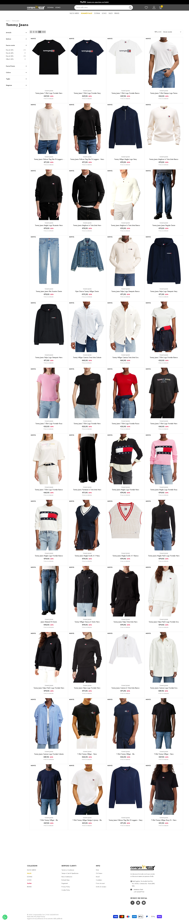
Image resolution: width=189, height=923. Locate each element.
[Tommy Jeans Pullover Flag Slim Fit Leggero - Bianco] (49, 128)
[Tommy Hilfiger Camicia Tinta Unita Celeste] (87, 327)
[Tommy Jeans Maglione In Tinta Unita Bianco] (164, 128)
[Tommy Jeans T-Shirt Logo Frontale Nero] (49, 62)
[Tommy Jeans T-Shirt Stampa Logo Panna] (164, 62)
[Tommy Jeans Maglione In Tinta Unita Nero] (87, 194)
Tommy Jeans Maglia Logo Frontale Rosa (163, 490)
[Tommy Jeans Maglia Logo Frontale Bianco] (49, 525)
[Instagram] (138, 903)
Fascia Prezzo (10, 66)
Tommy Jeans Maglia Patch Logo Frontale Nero (163, 556)
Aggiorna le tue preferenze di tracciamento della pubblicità (44, 919)
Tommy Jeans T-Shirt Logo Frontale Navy (87, 93)
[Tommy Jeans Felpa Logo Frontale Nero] (87, 657)
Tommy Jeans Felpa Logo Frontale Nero (87, 688)
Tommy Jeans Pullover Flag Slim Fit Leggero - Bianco (49, 159)
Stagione (9, 85)
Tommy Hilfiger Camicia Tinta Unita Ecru (125, 357)
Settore (8, 39)
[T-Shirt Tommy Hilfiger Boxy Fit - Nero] (164, 789)
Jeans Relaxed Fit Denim (49, 622)
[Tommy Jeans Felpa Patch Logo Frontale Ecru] (164, 591)
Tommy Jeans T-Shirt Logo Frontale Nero (48, 93)
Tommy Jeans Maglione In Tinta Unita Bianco (163, 159)
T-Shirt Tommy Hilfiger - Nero (87, 754)
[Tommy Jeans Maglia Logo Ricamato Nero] (49, 194)
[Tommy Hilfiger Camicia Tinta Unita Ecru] (125, 327)
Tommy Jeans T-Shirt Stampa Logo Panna (163, 93)
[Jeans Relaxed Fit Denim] (49, 591)
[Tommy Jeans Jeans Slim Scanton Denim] (49, 261)
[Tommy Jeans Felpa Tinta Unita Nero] (125, 591)
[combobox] (101, 7)
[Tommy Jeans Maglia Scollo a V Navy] (87, 525)
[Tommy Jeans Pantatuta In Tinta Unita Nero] (87, 459)
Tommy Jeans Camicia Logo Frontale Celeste (49, 754)
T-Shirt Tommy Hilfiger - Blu (125, 754)
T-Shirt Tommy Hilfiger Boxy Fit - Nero (163, 820)
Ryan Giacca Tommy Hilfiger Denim (87, 291)
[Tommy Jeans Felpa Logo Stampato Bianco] (125, 261)
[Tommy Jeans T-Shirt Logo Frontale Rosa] (49, 393)
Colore (8, 72)
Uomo (57, 7)
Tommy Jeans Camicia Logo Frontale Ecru (163, 688)
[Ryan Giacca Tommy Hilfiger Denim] (87, 261)
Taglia (8, 79)
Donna (50, 7)
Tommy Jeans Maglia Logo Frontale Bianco (49, 556)
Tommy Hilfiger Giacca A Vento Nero (87, 622)
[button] (31, 32)
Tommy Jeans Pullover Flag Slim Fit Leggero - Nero (87, 159)
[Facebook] (132, 903)
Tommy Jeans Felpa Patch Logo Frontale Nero (49, 688)
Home (8, 21)
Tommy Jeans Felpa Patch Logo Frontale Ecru (164, 622)
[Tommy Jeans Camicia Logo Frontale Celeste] (49, 723)
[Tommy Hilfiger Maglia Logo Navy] (125, 128)
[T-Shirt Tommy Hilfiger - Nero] (87, 723)
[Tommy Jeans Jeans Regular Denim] (164, 194)
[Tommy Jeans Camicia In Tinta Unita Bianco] (125, 657)
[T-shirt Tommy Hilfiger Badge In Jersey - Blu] (87, 789)
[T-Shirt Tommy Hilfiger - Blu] (125, 723)
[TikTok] (144, 903)
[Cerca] (103, 7)
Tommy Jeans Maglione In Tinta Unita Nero (87, 225)
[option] (94, 2)
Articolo (8, 33)
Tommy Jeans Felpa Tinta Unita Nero (125, 622)
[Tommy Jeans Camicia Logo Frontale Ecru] (164, 657)
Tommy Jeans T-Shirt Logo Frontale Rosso (125, 423)
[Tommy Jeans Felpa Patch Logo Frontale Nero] (49, 657)
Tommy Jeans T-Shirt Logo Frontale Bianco (125, 93)
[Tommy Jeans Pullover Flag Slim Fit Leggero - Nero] (87, 128)
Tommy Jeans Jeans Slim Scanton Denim (49, 291)
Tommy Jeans (15, 21)
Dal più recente (167, 32)
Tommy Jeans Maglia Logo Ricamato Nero (49, 225)
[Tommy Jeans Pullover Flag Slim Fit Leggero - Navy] (125, 789)
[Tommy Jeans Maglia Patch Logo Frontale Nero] (164, 525)
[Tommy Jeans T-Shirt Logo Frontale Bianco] (125, 62)
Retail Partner (41, 917)
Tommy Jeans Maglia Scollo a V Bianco (126, 556)
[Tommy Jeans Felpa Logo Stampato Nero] (49, 327)
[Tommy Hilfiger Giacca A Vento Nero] (87, 591)
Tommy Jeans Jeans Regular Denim (163, 225)
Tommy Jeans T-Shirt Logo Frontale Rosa (48, 423)
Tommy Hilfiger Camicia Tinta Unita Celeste (87, 357)
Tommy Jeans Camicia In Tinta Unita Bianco (125, 688)
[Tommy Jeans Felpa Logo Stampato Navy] (164, 261)
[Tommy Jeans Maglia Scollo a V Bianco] (125, 525)
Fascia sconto (10, 45)
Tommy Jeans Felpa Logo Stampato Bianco (125, 291)
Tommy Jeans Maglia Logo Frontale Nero (125, 490)
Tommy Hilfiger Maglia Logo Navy (125, 159)
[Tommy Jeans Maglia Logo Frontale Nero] (125, 459)
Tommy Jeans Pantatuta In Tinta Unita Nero (87, 490)
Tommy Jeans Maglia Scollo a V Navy (87, 556)
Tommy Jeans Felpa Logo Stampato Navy (163, 291)
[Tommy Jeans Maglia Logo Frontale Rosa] (164, 459)
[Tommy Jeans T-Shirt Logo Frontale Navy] (87, 62)
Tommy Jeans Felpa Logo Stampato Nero (48, 357)
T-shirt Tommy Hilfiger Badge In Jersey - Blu (87, 820)
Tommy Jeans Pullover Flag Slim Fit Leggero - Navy (125, 820)
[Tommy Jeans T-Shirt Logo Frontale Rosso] (125, 393)
